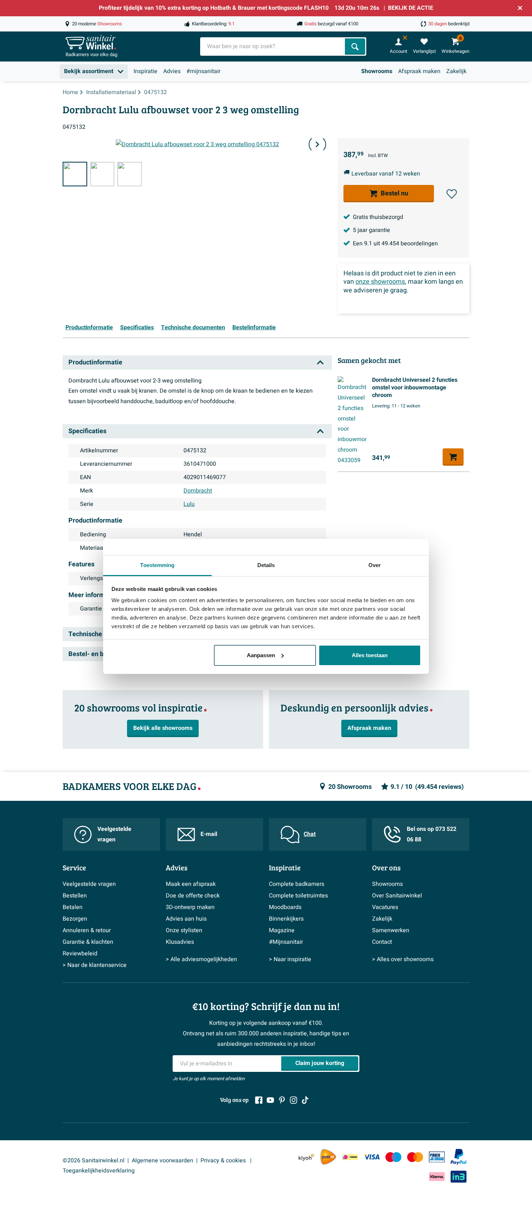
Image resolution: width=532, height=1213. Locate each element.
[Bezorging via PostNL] (328, 1157)
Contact (382, 942)
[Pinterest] (282, 1100)
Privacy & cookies (223, 1160)
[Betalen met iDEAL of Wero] (350, 1156)
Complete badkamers (296, 884)
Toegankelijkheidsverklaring (99, 1170)
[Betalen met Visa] (372, 1156)
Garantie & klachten (88, 942)
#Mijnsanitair (286, 942)
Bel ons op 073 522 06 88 (431, 834)
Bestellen (75, 895)
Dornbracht (197, 490)
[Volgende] (317, 144)
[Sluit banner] (520, 8)
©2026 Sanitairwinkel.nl (93, 1160)
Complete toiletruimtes (298, 895)
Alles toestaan (370, 655)
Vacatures (385, 907)
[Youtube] (270, 1100)
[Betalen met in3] (458, 1177)
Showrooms (376, 71)
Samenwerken (390, 930)
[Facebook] (258, 1100)
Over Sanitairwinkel (397, 895)
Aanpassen (261, 655)
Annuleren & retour (87, 930)
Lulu (189, 504)
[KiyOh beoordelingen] (306, 1156)
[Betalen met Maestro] (393, 1156)
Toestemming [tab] (157, 565)
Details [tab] (266, 565)
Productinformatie (89, 327)
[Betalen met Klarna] (437, 1176)
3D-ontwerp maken (190, 907)
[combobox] (273, 46)
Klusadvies (180, 942)
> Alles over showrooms (403, 959)
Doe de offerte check (193, 895)
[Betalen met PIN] (437, 1156)
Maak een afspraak (191, 884)
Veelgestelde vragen (114, 834)
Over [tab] (374, 565)
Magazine (282, 930)
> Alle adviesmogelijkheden (201, 959)
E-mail (208, 834)
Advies (172, 71)
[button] (452, 194)
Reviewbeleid (80, 953)
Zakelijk (456, 71)
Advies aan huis (186, 918)
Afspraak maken (419, 71)
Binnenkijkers (286, 918)
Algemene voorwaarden (162, 1160)
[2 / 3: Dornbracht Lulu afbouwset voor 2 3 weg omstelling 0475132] (102, 174)
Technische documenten (193, 327)
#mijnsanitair (203, 71)
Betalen (73, 907)
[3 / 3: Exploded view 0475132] (129, 174)
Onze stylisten (184, 930)
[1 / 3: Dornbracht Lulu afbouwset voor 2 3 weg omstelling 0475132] (75, 174)
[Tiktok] (305, 1100)
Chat (310, 834)
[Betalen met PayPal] (458, 1157)
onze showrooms (380, 282)
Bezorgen (75, 918)
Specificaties (137, 327)
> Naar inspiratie (290, 959)
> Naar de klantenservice (95, 965)
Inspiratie (145, 71)
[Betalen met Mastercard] (415, 1156)
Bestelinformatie (254, 327)
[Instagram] (293, 1100)
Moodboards (285, 907)
